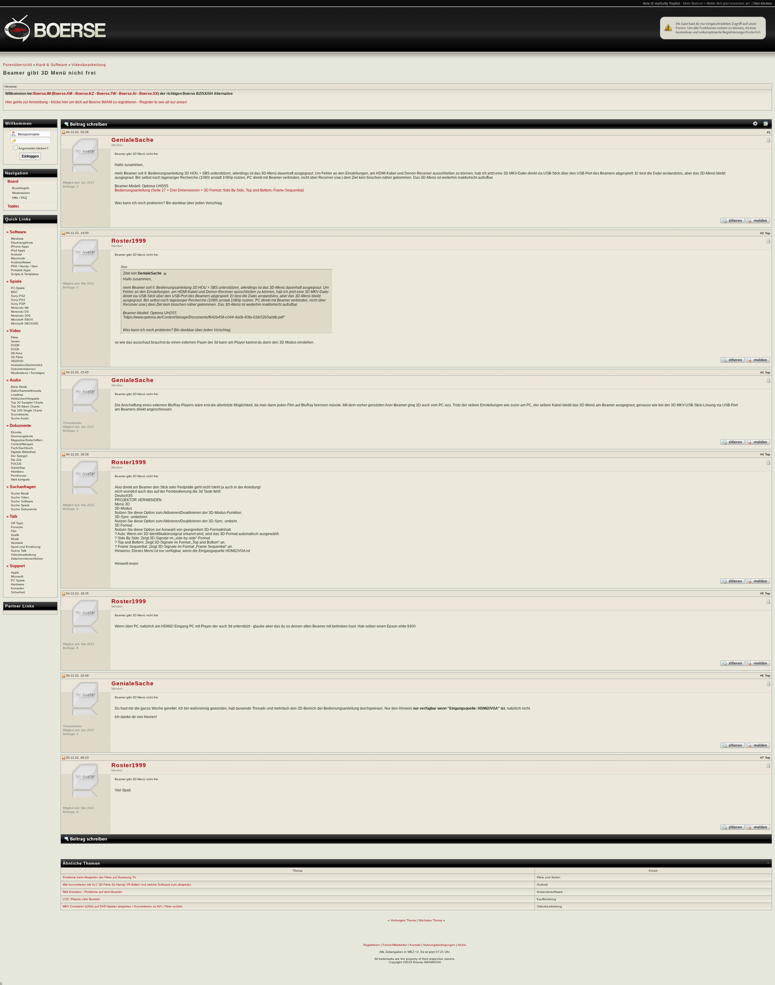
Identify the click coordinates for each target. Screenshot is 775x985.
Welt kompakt (20, 479)
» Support (15, 566)
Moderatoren (21, 193)
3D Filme (17, 357)
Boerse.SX (148, 94)
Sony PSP (18, 303)
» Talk (11, 516)
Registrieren (371, 945)
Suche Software (22, 501)
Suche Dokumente (24, 509)
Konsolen (17, 588)
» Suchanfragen (21, 486)
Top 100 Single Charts (26, 410)
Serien (15, 341)
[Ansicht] (765, 125)
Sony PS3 (18, 299)
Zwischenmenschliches (27, 558)
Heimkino (17, 471)
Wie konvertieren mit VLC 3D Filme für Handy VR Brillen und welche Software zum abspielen (127, 884)
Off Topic (17, 523)
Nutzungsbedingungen (439, 945)
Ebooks (16, 432)
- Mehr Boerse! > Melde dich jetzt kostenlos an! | (726, 3)
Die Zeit (16, 459)
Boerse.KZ (84, 94)
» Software (16, 232)
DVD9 (15, 349)
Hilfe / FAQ (19, 197)
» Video (13, 330)
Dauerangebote (22, 242)
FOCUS (16, 463)
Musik (15, 539)
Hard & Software (52, 65)
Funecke (17, 527)
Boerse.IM (42, 94)
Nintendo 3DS (21, 315)
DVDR (15, 345)
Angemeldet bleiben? (33, 148)
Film (13, 531)
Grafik (15, 535)
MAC (14, 292)
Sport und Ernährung (26, 546)
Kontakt (415, 945)
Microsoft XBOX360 (24, 323)
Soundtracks (19, 414)
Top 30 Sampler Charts (27, 402)
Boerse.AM (62, 94)
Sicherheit (18, 592)
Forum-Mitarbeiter (395, 945)
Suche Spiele (20, 505)
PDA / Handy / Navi (24, 266)
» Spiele (13, 281)
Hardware (17, 584)
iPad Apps (18, 250)
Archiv (462, 945)
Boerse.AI (127, 94)
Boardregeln (20, 188)
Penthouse (18, 475)
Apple (15, 572)
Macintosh (18, 258)
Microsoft (17, 576)
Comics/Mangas (22, 444)
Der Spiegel (19, 456)
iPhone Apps (20, 246)
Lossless (17, 394)
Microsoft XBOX (22, 319)
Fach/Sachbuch (22, 448)
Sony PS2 (18, 296)
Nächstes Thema (430, 920)
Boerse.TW (106, 94)
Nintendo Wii (19, 307)
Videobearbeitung (88, 65)
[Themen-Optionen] (755, 125)
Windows (17, 238)
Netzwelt (17, 542)
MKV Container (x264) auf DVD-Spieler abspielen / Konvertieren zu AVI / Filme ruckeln (123, 906)
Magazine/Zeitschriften (26, 440)
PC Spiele (18, 580)
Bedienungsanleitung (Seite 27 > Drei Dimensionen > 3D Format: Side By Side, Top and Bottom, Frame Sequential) (209, 190)
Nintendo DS (20, 311)
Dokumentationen (23, 369)
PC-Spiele (18, 288)
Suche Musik (20, 493)
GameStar (18, 467)
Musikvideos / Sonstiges (28, 372)
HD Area (16, 353)
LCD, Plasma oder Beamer (81, 899)
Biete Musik (19, 386)
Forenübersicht (17, 65)
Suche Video (20, 497)
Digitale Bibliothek (23, 452)
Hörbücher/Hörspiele (25, 398)
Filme (14, 337)
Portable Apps (21, 270)
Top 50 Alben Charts (25, 406)
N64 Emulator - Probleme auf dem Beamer (92, 891)
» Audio (13, 380)
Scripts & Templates (24, 274)
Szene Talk (18, 550)
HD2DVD (17, 361)
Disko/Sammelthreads (26, 390)
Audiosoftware (21, 262)
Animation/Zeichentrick (26, 365)
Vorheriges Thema (403, 920)
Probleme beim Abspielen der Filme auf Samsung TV (99, 877)
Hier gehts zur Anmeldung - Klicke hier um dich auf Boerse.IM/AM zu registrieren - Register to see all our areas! (96, 102)
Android (16, 254)
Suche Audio (20, 418)
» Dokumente (18, 425)
